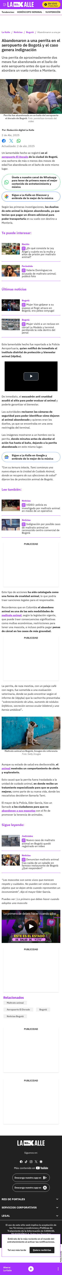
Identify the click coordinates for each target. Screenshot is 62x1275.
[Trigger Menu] (4, 4)
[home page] (31, 1143)
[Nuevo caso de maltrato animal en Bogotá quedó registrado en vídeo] (11, 840)
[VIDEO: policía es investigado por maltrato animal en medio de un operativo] (11, 505)
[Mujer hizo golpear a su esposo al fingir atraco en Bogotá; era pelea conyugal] (11, 305)
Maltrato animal (15, 1002)
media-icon (31, 1269)
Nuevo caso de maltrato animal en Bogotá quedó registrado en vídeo (38, 843)
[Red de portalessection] (57, 1199)
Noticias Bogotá (15, 1016)
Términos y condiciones (25, 1227)
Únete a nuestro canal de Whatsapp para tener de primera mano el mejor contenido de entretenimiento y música (34, 182)
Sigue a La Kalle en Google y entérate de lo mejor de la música (32, 457)
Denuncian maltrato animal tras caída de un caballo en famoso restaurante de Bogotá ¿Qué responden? (40, 864)
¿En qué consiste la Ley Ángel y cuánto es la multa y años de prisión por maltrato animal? (39, 252)
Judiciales (27, 836)
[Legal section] (57, 1215)
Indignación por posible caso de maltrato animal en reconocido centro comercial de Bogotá (41, 528)
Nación (25, 244)
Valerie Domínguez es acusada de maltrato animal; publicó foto (39, 273)
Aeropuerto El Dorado (18, 1009)
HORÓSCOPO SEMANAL (29, 12)
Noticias (18, 32)
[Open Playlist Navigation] (58, 1269)
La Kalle (6, 32)
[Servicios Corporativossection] (57, 1207)
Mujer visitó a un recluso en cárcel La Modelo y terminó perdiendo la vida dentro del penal (40, 328)
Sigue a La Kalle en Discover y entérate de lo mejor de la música (32, 196)
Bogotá (30, 32)
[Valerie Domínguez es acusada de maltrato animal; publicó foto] (11, 271)
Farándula (27, 266)
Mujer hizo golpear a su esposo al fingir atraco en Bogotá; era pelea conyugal (38, 307)
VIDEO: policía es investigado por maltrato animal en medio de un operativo (41, 507)
